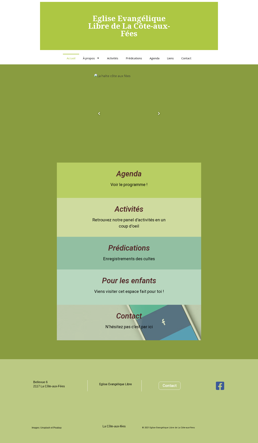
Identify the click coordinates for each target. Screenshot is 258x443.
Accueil (71, 58)
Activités (112, 58)
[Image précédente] (99, 113)
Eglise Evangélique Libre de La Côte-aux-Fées (129, 26)
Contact (186, 58)
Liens (170, 58)
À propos (89, 58)
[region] (129, 113)
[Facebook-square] (220, 386)
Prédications (134, 58)
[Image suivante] (159, 113)
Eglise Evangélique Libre (115, 384)
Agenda (154, 58)
